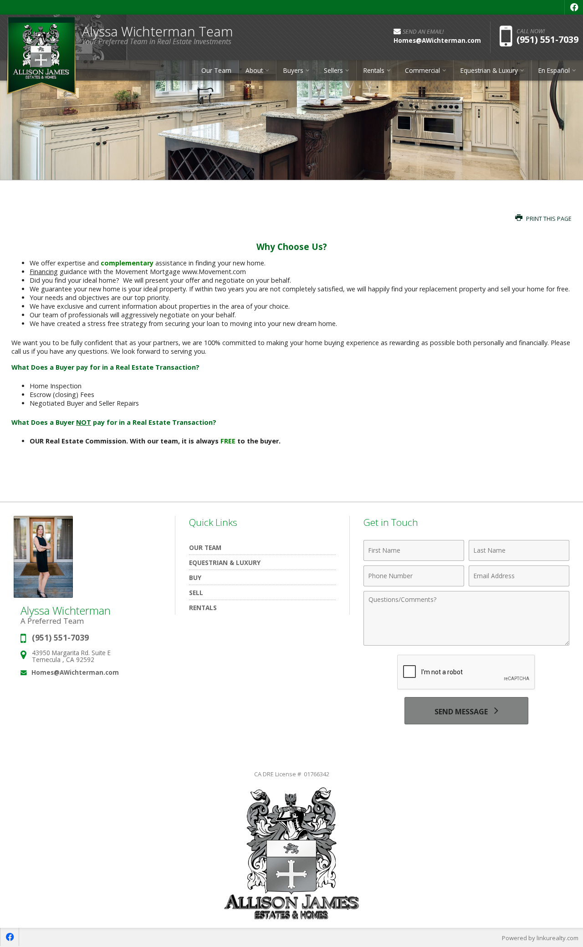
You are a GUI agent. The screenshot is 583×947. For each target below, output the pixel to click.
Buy (195, 577)
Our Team (216, 70)
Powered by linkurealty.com (540, 938)
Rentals (203, 607)
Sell (196, 592)
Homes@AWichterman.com (75, 672)
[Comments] (466, 643)
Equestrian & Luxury (225, 562)
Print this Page (548, 219)
